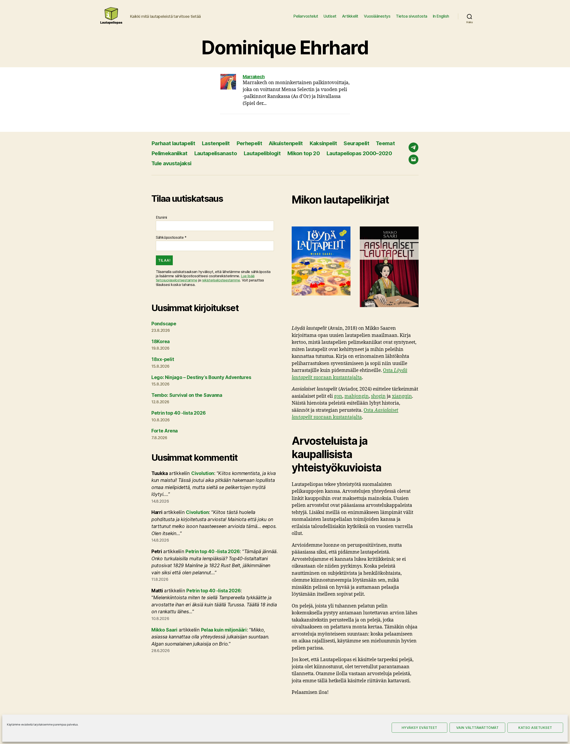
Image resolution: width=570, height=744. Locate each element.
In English (441, 16)
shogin (378, 396)
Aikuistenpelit (286, 143)
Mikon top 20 (303, 153)
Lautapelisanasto (215, 153)
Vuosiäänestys (377, 16)
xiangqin (402, 396)
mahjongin (356, 396)
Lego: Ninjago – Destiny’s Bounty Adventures (201, 377)
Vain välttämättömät (477, 728)
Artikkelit (350, 16)
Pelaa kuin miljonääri (224, 630)
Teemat (385, 143)
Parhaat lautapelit (173, 143)
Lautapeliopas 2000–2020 (359, 153)
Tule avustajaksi (171, 163)
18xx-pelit (162, 359)
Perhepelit (249, 143)
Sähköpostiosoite (171, 237)
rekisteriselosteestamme (221, 280)
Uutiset (330, 16)
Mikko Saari (164, 630)
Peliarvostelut (305, 16)
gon (338, 396)
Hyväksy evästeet (419, 728)
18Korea (160, 341)
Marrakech (254, 76)
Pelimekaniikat (169, 153)
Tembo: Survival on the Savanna (186, 395)
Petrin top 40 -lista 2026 (178, 413)
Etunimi (161, 217)
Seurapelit (356, 143)
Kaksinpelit (323, 143)
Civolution (202, 473)
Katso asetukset (535, 728)
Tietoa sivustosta (411, 16)
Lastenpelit (216, 143)
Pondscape (163, 323)
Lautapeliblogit (262, 153)
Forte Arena (164, 431)
